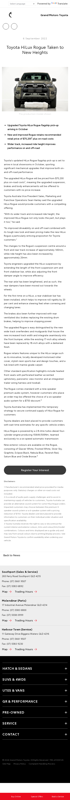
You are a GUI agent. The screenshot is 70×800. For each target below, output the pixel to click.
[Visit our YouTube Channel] (10, 750)
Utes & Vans (13, 690)
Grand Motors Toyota (54, 14)
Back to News (11, 555)
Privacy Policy (20, 763)
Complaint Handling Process (42, 763)
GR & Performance (20, 701)
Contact (10, 734)
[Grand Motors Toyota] (7, 14)
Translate (63, 3)
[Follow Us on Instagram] (15, 750)
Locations (14, 25)
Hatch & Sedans (17, 668)
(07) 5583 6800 (18, 610)
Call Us (6, 25)
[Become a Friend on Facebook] (4, 750)
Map (4, 591)
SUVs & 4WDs (14, 679)
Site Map (6, 763)
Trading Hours (24, 591)
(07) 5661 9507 (18, 581)
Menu (65, 25)
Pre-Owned (13, 712)
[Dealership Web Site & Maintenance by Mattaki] (8, 770)
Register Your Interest (35, 470)
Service (9, 723)
